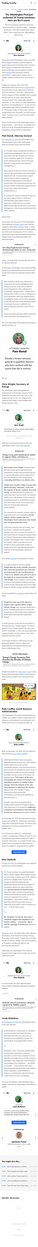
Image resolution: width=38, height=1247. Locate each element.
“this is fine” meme (24, 672)
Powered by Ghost (19, 1235)
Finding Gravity (9, 3)
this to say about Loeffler (18, 754)
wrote (9, 270)
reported (26, 445)
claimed (9, 72)
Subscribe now (19, 852)
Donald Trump (23, 9)
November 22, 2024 (11, 139)
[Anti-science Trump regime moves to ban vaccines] (19, 1176)
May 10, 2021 (9, 863)
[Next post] (34, 1138)
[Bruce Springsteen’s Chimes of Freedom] (19, 1166)
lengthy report (19, 224)
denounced (6, 821)
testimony (11, 623)
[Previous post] (3, 1138)
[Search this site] (31, 3)
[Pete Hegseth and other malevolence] (19, 1171)
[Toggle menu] (35, 3)
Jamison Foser (19, 1141)
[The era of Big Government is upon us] (19, 1181)
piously (9, 67)
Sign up (19, 1229)
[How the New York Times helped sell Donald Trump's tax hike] (19, 1185)
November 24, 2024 (11, 1022)
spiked (9, 62)
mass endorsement (27, 87)
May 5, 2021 (8, 933)
